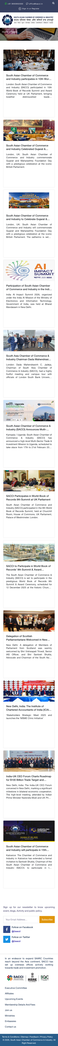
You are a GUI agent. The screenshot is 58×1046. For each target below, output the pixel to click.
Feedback (34, 1037)
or (30, 9)
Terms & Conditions (10, 1037)
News (14, 32)
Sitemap (24, 1037)
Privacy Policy (46, 1037)
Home (5, 32)
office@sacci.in (35, 4)
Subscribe (47, 919)
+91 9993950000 (15, 4)
